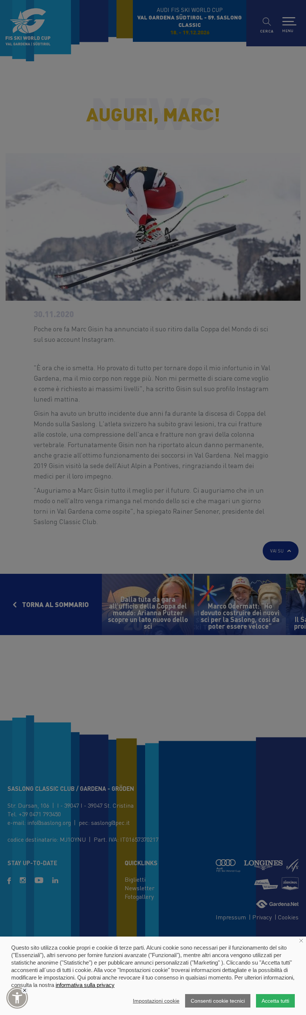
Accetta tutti (275, 1001)
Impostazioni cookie (156, 1001)
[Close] (24, 990)
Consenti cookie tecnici (218, 1001)
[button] (17, 998)
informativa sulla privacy (85, 985)
